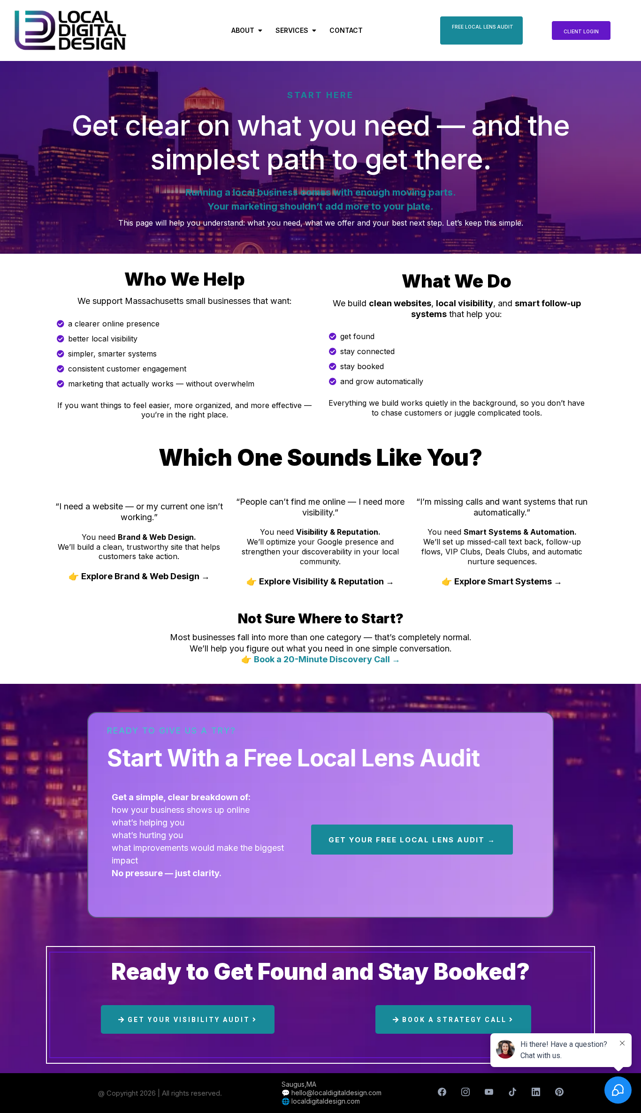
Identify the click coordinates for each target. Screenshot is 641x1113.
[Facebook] (442, 1092)
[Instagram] (465, 1092)
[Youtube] (489, 1092)
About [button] (243, 30)
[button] (313, 30)
